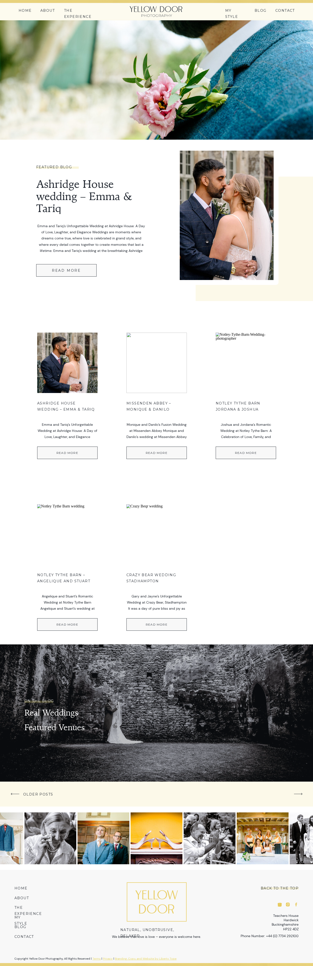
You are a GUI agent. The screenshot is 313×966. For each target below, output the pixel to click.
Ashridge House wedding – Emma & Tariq (84, 197)
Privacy (108, 959)
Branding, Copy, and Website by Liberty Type (146, 959)
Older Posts (38, 794)
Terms (96, 959)
